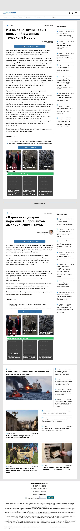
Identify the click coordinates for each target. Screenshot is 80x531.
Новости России (61, 105)
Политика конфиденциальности (57, 526)
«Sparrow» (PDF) (68, 522)
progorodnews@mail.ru (39, 489)
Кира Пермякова (42, 232)
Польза (10, 466)
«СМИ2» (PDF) (61, 522)
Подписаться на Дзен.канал (30, 46)
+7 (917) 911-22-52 (39, 486)
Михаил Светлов (47, 41)
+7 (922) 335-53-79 (44, 507)
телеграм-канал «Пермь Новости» (20, 131)
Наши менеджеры (39, 491)
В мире (11, 213)
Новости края (62, 93)
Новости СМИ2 (10, 171)
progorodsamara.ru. (12, 125)
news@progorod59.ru (53, 506)
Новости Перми (63, 76)
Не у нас (11, 25)
